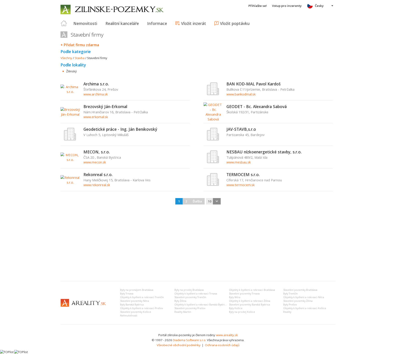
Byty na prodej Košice (242, 311)
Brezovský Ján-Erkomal (105, 106)
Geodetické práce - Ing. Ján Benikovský (120, 129)
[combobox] (213, 201)
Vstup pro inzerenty (287, 6)
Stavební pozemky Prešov (189, 308)
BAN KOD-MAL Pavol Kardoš (253, 83)
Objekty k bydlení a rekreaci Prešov (141, 308)
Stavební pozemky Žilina (298, 300)
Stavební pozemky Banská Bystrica (249, 304)
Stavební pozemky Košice (135, 311)
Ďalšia (197, 201)
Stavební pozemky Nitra (134, 300)
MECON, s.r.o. (96, 151)
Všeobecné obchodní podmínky (179, 345)
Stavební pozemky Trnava (244, 293)
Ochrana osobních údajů (222, 345)
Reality (287, 311)
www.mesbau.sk (238, 162)
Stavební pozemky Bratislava (300, 289)
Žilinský (71, 71)
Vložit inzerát (193, 23)
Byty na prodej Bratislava (189, 289)
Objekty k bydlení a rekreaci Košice (304, 308)
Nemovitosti (85, 23)
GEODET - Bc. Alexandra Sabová (256, 106)
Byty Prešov (290, 304)
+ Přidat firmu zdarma (79, 44)
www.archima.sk (95, 94)
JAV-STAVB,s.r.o (241, 129)
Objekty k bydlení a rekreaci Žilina (249, 300)
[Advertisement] (198, 243)
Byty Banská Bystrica (132, 304)
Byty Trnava (126, 293)
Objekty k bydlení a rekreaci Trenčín (142, 297)
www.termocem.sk (240, 184)
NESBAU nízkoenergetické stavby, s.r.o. (264, 151)
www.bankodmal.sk (241, 94)
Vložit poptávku (235, 23)
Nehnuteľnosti (128, 315)
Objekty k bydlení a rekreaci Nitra (303, 297)
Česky (319, 6)
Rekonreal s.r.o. (98, 174)
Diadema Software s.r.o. (189, 340)
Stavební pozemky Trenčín (190, 297)
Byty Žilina (180, 300)
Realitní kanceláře (122, 23)
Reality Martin (182, 311)
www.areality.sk (227, 335)
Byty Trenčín (290, 293)
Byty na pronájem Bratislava (136, 289)
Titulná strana (63, 23)
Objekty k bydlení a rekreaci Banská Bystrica (200, 304)
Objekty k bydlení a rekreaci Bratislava (252, 289)
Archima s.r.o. (96, 83)
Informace (157, 23)
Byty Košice (235, 308)
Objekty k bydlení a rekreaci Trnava (195, 293)
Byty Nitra (234, 297)
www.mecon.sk (94, 162)
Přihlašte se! (257, 6)
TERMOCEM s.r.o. (243, 174)
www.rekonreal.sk (96, 184)
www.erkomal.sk (95, 116)
